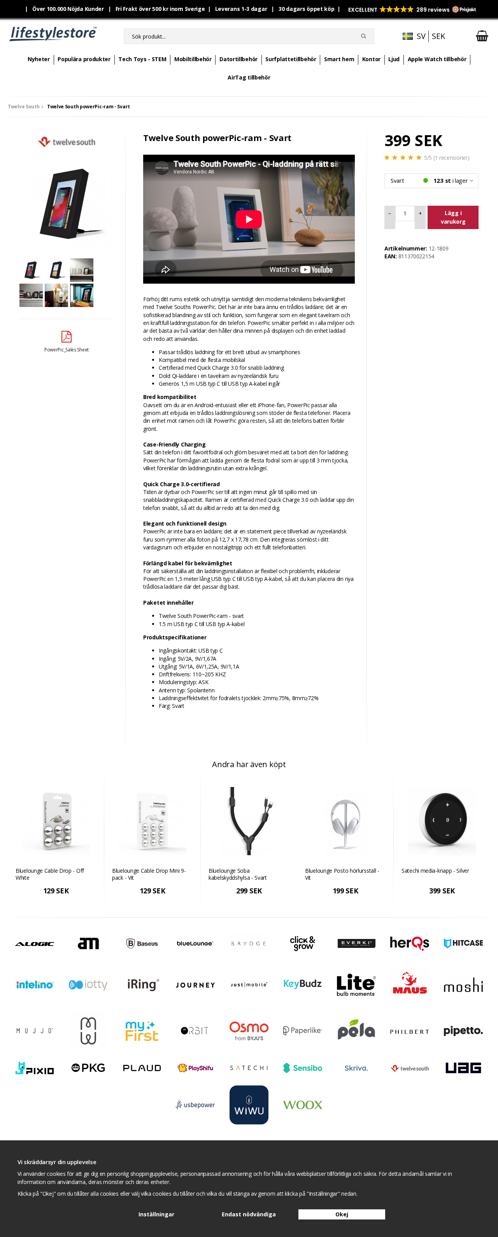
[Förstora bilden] (66, 202)
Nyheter (39, 59)
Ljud (394, 59)
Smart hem (339, 59)
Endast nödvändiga (249, 1214)
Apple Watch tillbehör (437, 59)
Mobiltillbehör (193, 59)
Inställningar (156, 1214)
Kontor (371, 59)
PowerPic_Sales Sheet (66, 349)
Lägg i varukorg (453, 217)
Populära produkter (84, 59)
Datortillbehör (238, 59)
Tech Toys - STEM (142, 59)
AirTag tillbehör (249, 77)
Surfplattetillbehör (290, 59)
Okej (341, 1214)
